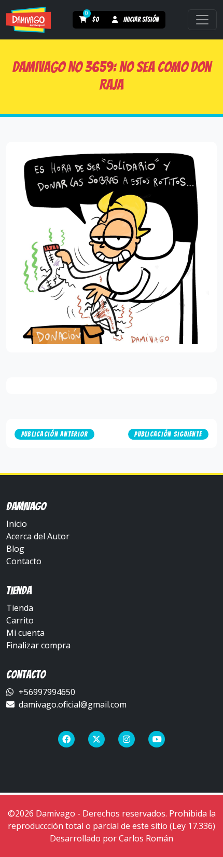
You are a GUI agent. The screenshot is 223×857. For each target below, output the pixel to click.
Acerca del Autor (37, 536)
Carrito (20, 620)
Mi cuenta (25, 632)
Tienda (19, 608)
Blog (15, 548)
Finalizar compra (38, 645)
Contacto (23, 561)
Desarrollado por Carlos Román (111, 838)
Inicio (16, 523)
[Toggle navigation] (202, 19)
